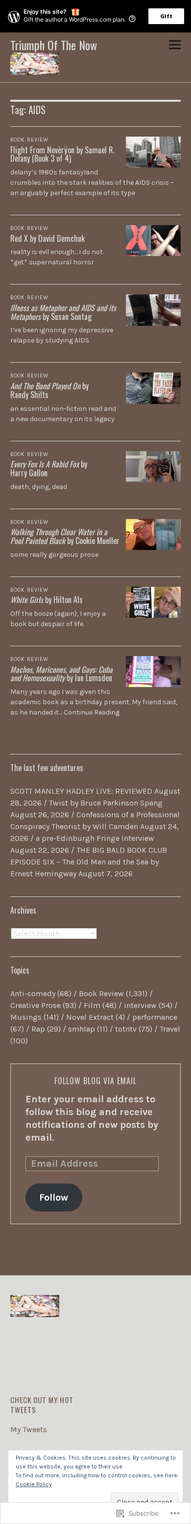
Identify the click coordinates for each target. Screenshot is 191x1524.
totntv (126, 1029)
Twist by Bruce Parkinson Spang (106, 802)
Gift (166, 16)
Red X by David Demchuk (47, 238)
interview (140, 1005)
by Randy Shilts (49, 390)
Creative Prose (35, 1005)
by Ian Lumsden (61, 673)
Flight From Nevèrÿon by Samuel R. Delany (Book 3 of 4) (62, 154)
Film (92, 1005)
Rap (38, 1029)
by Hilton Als (46, 599)
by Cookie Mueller (64, 536)
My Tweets (28, 1429)
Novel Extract (90, 1017)
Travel (170, 1029)
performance (154, 1017)
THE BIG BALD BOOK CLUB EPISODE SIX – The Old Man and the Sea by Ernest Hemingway (88, 861)
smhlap (81, 1029)
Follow (53, 1197)
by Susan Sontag (63, 312)
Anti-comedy (32, 993)
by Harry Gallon (48, 468)
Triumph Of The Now (53, 45)
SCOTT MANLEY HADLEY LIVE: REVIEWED (81, 791)
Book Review (29, 140)
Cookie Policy (34, 1484)
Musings (26, 1017)
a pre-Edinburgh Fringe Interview (95, 838)
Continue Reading (91, 712)
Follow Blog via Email (95, 1081)
